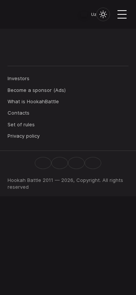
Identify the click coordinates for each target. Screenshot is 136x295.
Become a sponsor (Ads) (37, 90)
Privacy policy (24, 136)
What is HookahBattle (33, 101)
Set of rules (21, 124)
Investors (18, 78)
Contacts (18, 113)
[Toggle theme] (103, 14)
